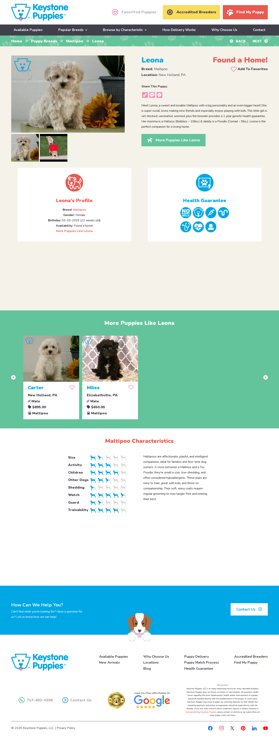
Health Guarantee (198, 668)
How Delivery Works (179, 30)
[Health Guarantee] (204, 182)
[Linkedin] (254, 728)
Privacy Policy (66, 728)
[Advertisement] (139, 272)
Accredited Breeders (251, 656)
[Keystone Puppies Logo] (39, 662)
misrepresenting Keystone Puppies (200, 712)
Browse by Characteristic (123, 30)
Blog (147, 668)
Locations (151, 662)
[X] (232, 728)
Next (258, 41)
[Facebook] (210, 728)
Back (240, 41)
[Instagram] (221, 728)
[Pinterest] (243, 728)
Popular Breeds (71, 30)
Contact (259, 30)
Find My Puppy (246, 662)
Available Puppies (28, 30)
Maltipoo (74, 41)
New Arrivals (109, 662)
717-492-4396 (40, 700)
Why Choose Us (224, 30)
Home (16, 41)
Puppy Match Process (201, 662)
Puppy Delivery (196, 656)
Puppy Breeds (44, 41)
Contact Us (246, 609)
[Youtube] (265, 728)
